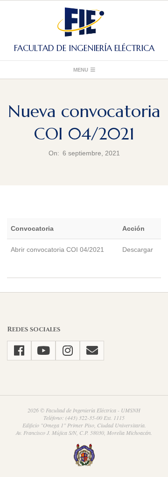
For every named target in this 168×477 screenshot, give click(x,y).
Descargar (137, 249)
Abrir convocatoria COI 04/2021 (57, 249)
